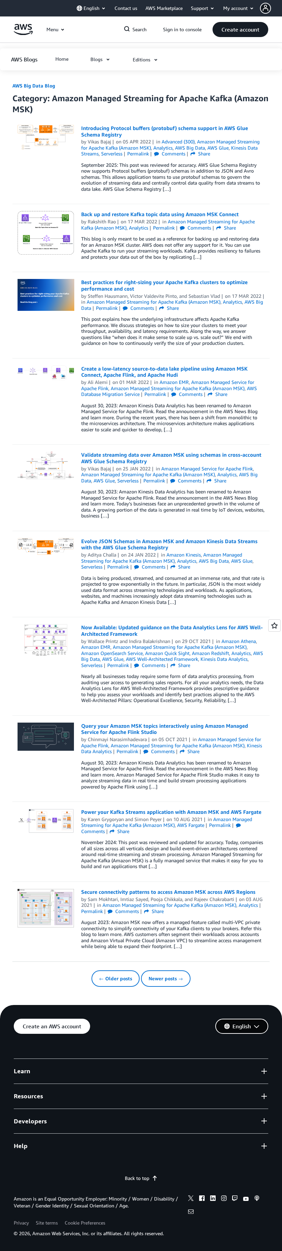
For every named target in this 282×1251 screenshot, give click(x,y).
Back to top (137, 1178)
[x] (191, 1199)
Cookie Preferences (85, 1223)
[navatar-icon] (265, 8)
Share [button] (203, 153)
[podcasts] (257, 1199)
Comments (172, 153)
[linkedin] (213, 1199)
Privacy (21, 1223)
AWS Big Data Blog (33, 86)
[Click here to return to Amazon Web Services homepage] (23, 33)
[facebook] (202, 1199)
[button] (271, 8)
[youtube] (246, 1199)
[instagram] (224, 1199)
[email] (191, 1212)
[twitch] (235, 1199)
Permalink (138, 153)
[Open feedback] (274, 625)
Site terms (47, 1223)
